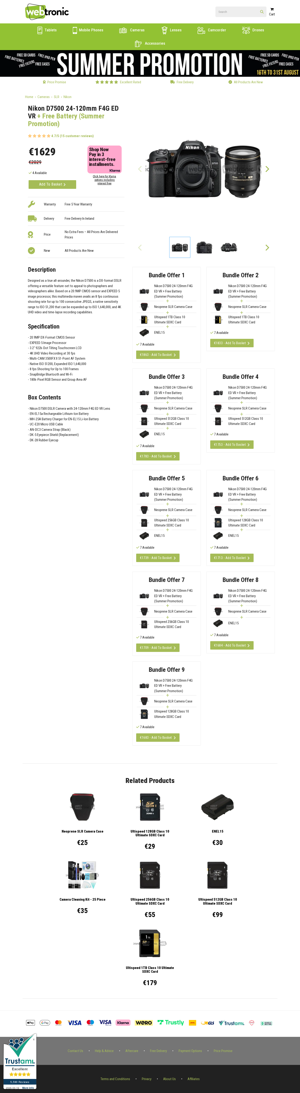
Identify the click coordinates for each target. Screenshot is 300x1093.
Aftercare (131, 1051)
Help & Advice (104, 1051)
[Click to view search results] (262, 12)
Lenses (175, 30)
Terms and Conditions (115, 1079)
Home (29, 97)
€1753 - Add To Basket (230, 444)
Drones (257, 30)
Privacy (146, 1079)
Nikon (67, 97)
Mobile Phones (90, 30)
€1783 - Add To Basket (156, 456)
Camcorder (216, 30)
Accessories (154, 43)
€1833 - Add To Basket (230, 343)
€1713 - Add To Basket (230, 558)
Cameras (137, 30)
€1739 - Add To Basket (156, 558)
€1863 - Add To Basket (156, 355)
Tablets (50, 30)
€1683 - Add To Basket (156, 737)
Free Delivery (158, 1051)
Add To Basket (51, 184)
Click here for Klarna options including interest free (104, 180)
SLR (56, 97)
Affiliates (194, 1079)
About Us (169, 1079)
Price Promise (223, 1051)
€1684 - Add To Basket (230, 645)
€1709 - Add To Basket (156, 648)
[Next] (267, 169)
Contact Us (75, 1051)
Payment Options (190, 1051)
